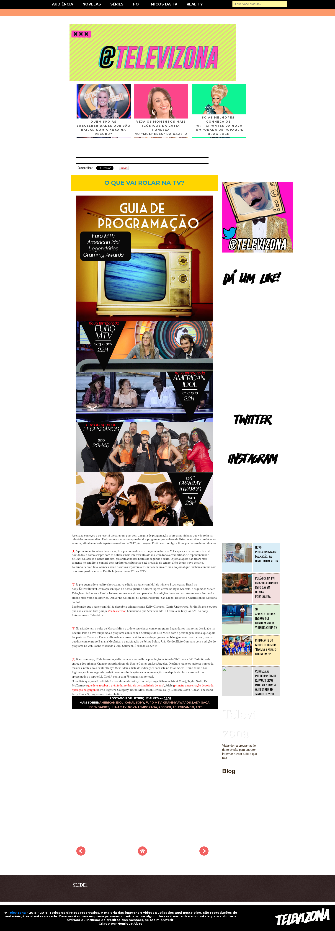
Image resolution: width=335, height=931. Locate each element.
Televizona (239, 722)
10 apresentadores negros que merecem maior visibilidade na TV (266, 618)
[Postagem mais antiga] (204, 854)
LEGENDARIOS (98, 707)
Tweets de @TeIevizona (238, 431)
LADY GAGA (200, 702)
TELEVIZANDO (183, 707)
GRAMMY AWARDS (177, 702)
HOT (137, 4)
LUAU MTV (118, 707)
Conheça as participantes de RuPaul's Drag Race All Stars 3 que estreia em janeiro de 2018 (265, 682)
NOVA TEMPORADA (142, 707)
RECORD (164, 707)
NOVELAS (91, 4)
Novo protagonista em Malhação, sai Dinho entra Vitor (266, 554)
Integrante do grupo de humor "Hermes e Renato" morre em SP (266, 647)
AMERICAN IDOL (111, 702)
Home (226, 797)
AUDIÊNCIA (62, 4)
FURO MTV (153, 702)
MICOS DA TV (164, 4)
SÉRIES (117, 4)
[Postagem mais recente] (80, 854)
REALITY (195, 4)
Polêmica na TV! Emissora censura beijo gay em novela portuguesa (266, 587)
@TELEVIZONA (233, 470)
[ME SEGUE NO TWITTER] (257, 251)
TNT (199, 707)
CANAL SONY (134, 702)
